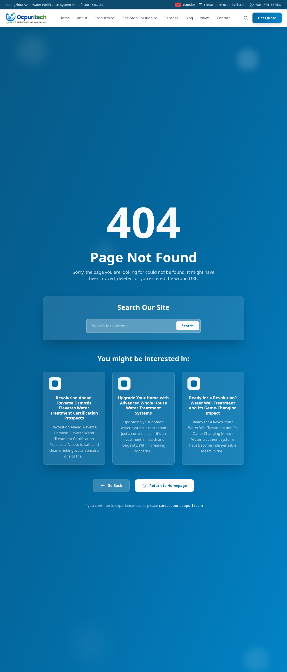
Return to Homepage (168, 485)
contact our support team (181, 505)
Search (188, 325)
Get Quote (267, 17)
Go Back (115, 485)
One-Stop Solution (137, 17)
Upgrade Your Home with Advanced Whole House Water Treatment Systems (143, 405)
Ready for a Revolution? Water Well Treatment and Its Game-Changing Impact (213, 405)
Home (64, 17)
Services (171, 17)
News (205, 17)
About (82, 17)
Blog (189, 17)
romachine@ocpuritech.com (225, 4)
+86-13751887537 (268, 4)
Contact (223, 17)
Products (102, 17)
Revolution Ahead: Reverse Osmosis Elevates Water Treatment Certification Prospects (74, 408)
